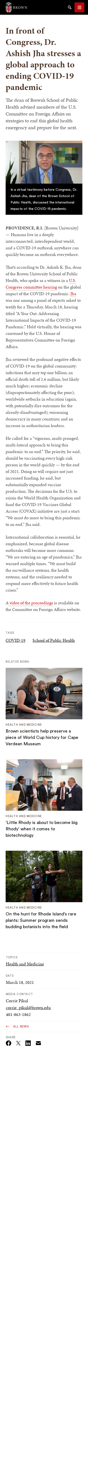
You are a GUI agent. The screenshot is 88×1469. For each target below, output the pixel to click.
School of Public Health (54, 640)
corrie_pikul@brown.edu (28, 1007)
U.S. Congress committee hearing (41, 283)
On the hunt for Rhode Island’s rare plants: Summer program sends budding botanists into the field (41, 920)
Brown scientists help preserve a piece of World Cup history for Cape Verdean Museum (42, 737)
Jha (73, 294)
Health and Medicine (25, 964)
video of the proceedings (31, 603)
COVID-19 (15, 640)
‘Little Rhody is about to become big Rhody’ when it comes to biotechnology (41, 828)
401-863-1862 (18, 1014)
